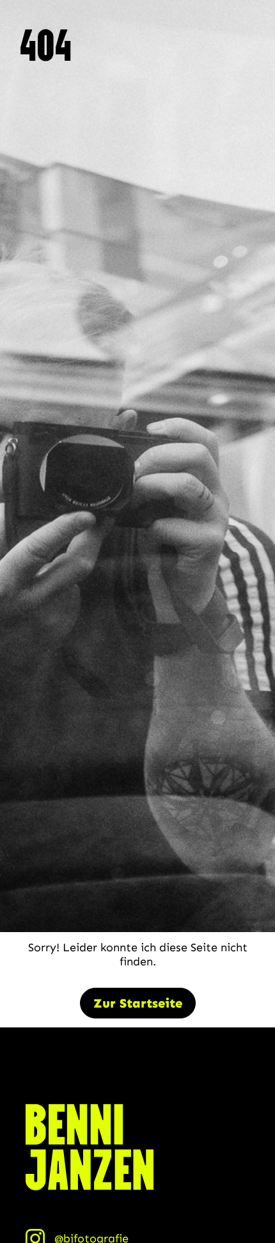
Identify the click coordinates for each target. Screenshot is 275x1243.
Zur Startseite (137, 1003)
